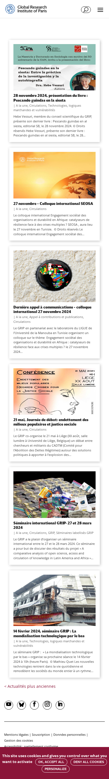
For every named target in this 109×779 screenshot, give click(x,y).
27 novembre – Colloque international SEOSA (53, 203)
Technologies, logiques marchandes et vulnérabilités (47, 107)
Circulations (37, 105)
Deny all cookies (89, 762)
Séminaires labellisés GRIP (75, 533)
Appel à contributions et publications (56, 317)
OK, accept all (51, 762)
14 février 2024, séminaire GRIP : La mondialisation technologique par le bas (48, 633)
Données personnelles (69, 734)
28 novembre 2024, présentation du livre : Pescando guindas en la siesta (50, 97)
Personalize (56, 769)
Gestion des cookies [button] (18, 740)
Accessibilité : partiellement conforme (31, 746)
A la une (22, 105)
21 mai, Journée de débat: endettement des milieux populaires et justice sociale (50, 421)
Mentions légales (16, 734)
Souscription (41, 734)
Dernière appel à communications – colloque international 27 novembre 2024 (52, 309)
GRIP (51, 533)
